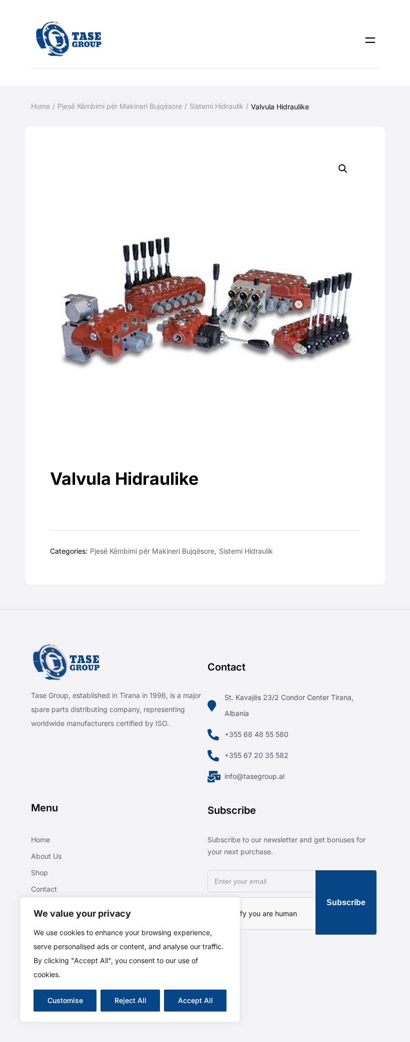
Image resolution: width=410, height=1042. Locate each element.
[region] (130, 959)
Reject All (130, 1000)
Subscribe (346, 902)
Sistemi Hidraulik (217, 106)
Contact (44, 889)
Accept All (195, 1000)
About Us (46, 856)
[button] (343, 169)
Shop (39, 872)
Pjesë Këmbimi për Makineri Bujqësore (120, 106)
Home (40, 106)
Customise (65, 1000)
